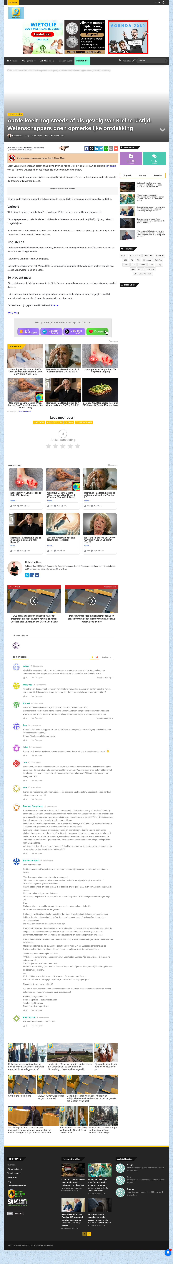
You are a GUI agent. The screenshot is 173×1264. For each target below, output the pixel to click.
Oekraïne (158, 260)
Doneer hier (82, 61)
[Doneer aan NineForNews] (97, 331)
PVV (133, 265)
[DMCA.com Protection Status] (32, 1214)
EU (132, 260)
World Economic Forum (142, 274)
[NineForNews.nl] (14, 12)
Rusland (142, 265)
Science (54, 305)
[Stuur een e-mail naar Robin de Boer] (27, 577)
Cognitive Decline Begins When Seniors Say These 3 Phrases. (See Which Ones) (25, 405)
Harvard (39, 422)
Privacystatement (14, 1169)
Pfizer (126, 265)
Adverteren (12, 1177)
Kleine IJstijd (54, 422)
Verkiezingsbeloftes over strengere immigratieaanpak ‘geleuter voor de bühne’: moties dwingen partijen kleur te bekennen (30, 1130)
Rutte (151, 265)
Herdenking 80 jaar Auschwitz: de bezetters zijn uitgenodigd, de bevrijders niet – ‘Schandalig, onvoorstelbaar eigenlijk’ (70, 1067)
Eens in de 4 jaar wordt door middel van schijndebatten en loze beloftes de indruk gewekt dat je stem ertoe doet (91, 1098)
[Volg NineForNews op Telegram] (51, 331)
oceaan (68, 422)
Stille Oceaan (84, 422)
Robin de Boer (17, 136)
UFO (132, 269)
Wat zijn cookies (14, 1173)
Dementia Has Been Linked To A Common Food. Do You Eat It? (62, 370)
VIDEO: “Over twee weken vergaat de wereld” (51, 1097)
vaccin (140, 269)
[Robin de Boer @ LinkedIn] (32, 577)
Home (11, 70)
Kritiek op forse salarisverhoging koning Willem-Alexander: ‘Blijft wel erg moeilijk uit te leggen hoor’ (26, 1067)
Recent (142, 175)
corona (124, 256)
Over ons (11, 1165)
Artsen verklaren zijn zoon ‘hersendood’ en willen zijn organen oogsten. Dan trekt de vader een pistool (150, 198)
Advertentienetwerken (16, 1186)
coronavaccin (135, 256)
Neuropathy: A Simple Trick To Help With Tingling (100, 370)
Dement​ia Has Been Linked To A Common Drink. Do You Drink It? (63, 404)
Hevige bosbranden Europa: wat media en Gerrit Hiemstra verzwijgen (103, 1130)
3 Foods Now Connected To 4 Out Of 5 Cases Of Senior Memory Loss (100, 404)
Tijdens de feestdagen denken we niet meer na (106, 1067)
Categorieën (28, 61)
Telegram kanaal (65, 61)
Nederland (147, 260)
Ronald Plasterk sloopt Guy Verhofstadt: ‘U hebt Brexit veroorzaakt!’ (74, 1130)
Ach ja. (130, 1165)
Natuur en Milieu (22, 70)
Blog (9, 1182)
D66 (125, 260)
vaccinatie (150, 269)
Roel (129, 1177)
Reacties (158, 175)
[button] (28, 331)
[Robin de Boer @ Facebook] (37, 577)
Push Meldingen (46, 61)
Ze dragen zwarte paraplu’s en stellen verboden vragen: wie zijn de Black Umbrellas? (151, 221)
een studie (110, 166)
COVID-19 (160, 256)
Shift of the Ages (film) (19, 1096)
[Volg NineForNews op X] (74, 331)
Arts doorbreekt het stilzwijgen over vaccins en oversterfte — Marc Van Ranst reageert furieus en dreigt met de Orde (151, 234)
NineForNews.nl (25, 411)
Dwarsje (130, 1189)
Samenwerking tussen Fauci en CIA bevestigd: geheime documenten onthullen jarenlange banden (151, 209)
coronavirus (148, 256)
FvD (138, 260)
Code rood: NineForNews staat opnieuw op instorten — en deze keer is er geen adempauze (149, 185)
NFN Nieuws (13, 61)
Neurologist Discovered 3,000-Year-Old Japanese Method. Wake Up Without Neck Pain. (25, 371)
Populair (128, 175)
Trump (159, 265)
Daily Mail (13, 312)
